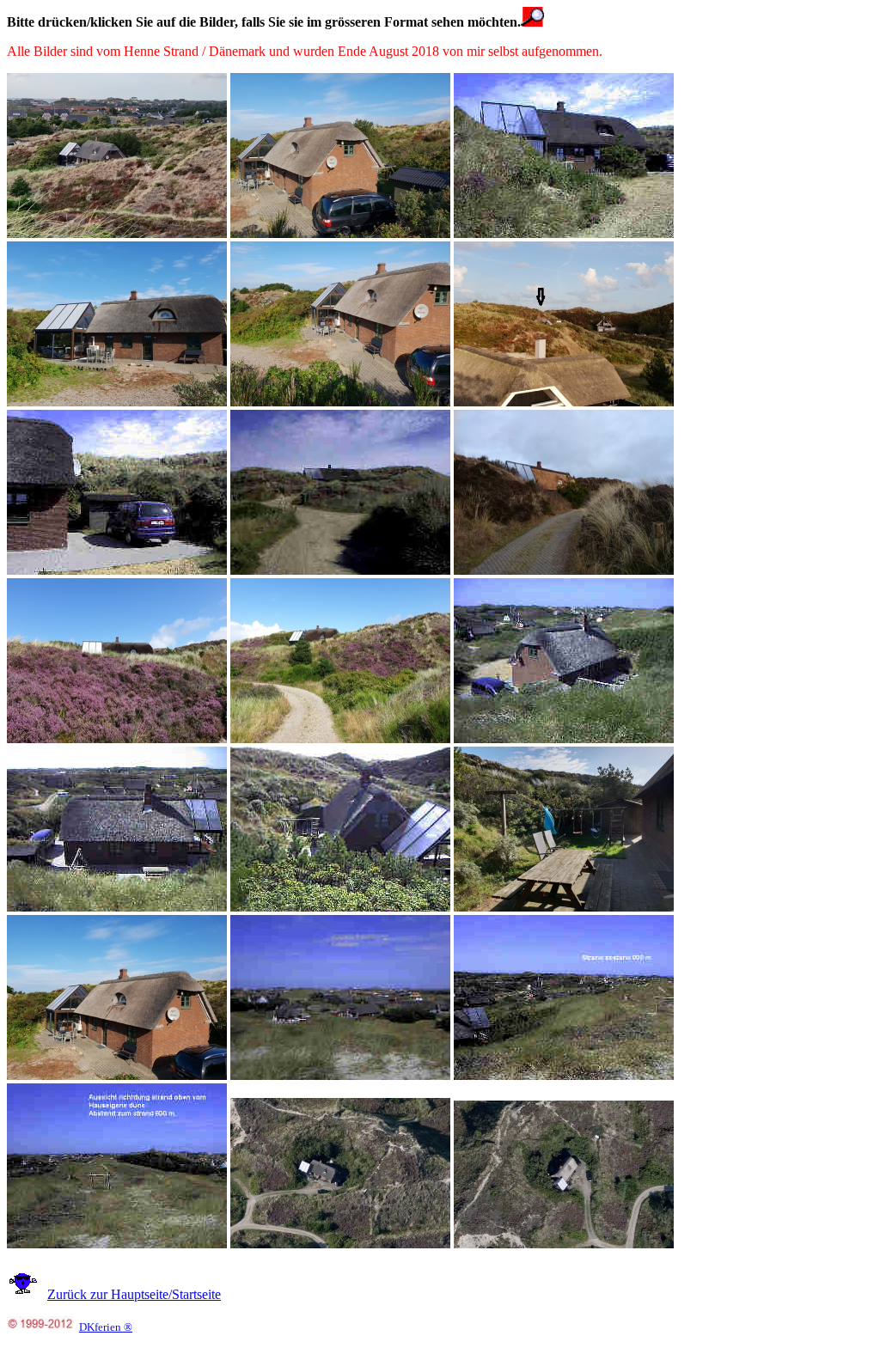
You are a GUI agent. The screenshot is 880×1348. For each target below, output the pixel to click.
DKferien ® (105, 1327)
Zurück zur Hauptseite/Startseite (134, 1294)
